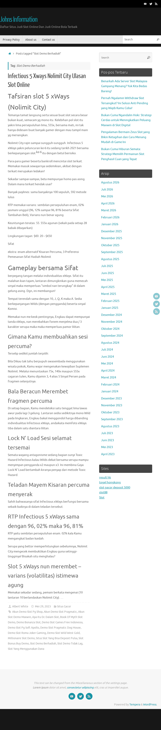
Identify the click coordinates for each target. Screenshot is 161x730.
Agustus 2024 (110, 343)
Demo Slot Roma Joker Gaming (27, 633)
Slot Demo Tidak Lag (69, 643)
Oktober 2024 (110, 329)
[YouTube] (145, 3)
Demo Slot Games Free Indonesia (62, 622)
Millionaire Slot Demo (21, 638)
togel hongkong (110, 482)
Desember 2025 (111, 231)
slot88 (103, 492)
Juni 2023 (107, 440)
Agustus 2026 (110, 182)
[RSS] (156, 3)
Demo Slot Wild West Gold (63, 633)
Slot (101, 497)
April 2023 (107, 454)
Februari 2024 (110, 384)
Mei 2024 (107, 363)
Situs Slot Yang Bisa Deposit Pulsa (56, 638)
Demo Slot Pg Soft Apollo (23, 627)
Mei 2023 (107, 447)
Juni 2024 (107, 357)
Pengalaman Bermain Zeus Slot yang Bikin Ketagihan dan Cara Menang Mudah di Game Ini (125, 137)
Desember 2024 (111, 315)
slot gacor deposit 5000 (114, 487)
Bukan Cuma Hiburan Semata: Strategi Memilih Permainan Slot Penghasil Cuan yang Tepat (122, 154)
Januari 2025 (109, 308)
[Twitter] (151, 3)
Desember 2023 (111, 398)
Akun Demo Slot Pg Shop (27, 611)
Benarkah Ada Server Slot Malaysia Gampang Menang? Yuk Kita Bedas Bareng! (124, 86)
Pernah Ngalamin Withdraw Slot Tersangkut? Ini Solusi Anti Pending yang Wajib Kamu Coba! (124, 103)
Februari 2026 (110, 217)
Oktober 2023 (110, 412)
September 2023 (112, 419)
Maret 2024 (108, 377)
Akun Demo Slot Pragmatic (60, 611)
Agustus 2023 (110, 426)
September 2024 (112, 336)
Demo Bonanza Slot (28, 622)
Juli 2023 (107, 433)
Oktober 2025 (110, 245)
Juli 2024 (107, 350)
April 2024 (107, 371)
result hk (105, 477)
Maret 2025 (108, 294)
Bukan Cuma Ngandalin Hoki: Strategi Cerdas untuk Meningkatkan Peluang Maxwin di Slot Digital (126, 120)
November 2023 (111, 405)
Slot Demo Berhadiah (43, 643)
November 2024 (111, 322)
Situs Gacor (64, 606)
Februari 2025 (110, 301)
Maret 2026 (108, 210)
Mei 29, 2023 (43, 606)
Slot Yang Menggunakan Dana (26, 649)
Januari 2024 (109, 391)
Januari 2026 (109, 224)
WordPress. (150, 704)
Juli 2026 (107, 189)
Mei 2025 (107, 280)
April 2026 (107, 203)
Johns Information (19, 20)
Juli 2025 (107, 266)
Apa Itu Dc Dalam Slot (45, 617)
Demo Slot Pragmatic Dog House (60, 627)
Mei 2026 (107, 196)
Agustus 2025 (110, 259)
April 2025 (107, 287)
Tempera (134, 704)
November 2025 (111, 238)
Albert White (20, 606)
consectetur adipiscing (80, 687)
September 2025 (112, 252)
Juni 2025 (107, 273)
